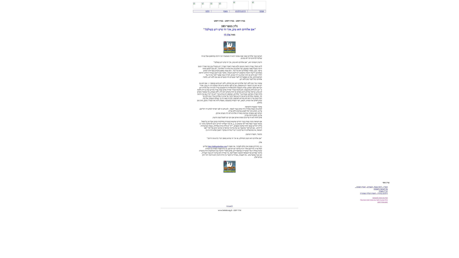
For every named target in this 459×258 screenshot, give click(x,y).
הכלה (207, 11)
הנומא (262, 11)
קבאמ (225, 11)
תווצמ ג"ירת (383, 191)
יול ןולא (227, 34)
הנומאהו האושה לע (381, 189)
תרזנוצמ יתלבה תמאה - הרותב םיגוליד (374, 193)
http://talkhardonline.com (217, 146)
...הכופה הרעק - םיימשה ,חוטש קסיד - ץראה (371, 187)
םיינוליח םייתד (240, 11)
